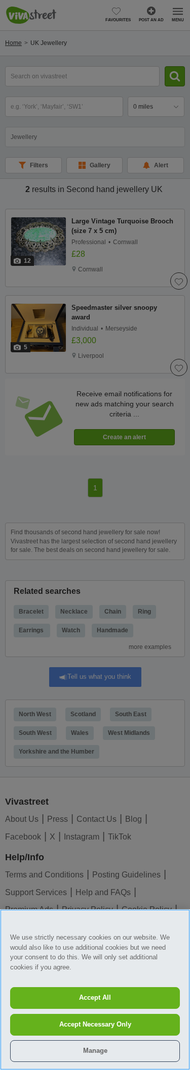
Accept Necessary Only (95, 1024)
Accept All (95, 997)
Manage (95, 1050)
